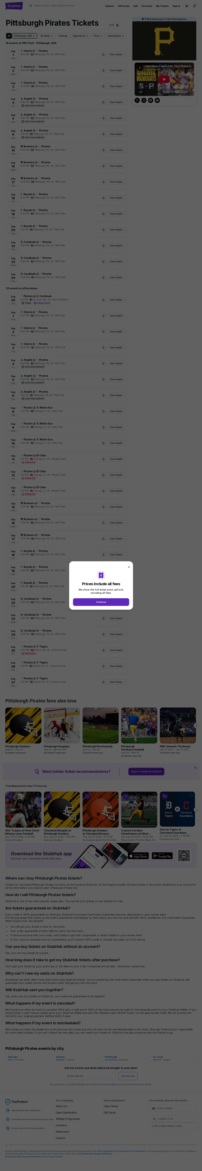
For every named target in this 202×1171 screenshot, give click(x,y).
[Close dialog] (129, 567)
